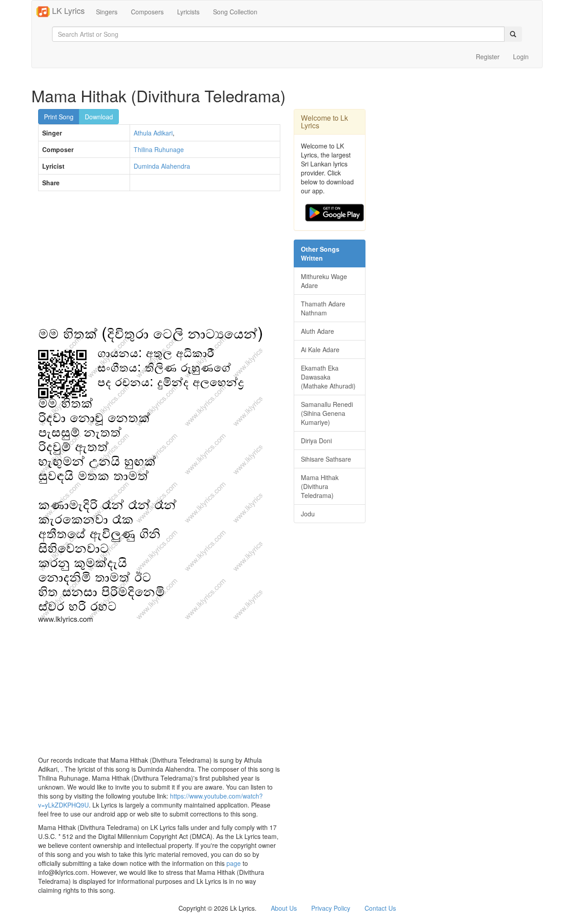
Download (99, 116)
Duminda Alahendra (162, 166)
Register (488, 56)
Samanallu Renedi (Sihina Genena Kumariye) (327, 413)
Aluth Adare (317, 331)
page (233, 863)
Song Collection (235, 11)
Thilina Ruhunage (159, 149)
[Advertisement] (159, 263)
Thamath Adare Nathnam (323, 308)
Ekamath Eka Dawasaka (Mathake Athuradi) (328, 376)
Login (521, 56)
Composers (147, 11)
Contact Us (380, 908)
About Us (284, 908)
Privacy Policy (330, 908)
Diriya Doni (316, 440)
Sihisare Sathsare (326, 458)
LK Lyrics (67, 10)
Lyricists (188, 11)
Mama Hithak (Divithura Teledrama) (320, 486)
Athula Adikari (153, 132)
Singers (106, 11)
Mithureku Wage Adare (324, 281)
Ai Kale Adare (320, 349)
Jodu (308, 513)
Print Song (59, 116)
